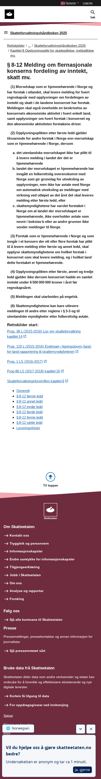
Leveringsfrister (28, 428)
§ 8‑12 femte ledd (29, 417)
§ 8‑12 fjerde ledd (29, 412)
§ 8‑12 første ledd (29, 396)
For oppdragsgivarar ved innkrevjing (39, 705)
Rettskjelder (16, 45)
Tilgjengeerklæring (25, 567)
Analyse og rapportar (26, 591)
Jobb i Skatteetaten (25, 575)
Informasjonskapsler (26, 551)
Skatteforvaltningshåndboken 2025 (38, 33)
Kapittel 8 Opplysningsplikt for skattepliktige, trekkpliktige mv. (52, 53)
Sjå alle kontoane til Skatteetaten (36, 619)
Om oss (16, 583)
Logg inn (88, 3)
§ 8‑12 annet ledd (29, 401)
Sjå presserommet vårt (27, 651)
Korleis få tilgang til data (29, 696)
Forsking (17, 599)
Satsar (8, 715)
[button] (70, 3)
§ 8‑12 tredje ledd (29, 407)
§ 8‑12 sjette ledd (29, 423)
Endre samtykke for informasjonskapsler (42, 559)
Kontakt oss (19, 535)
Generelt (23, 391)
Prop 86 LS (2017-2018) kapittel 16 (33, 371)
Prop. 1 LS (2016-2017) (25, 361)
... (29, 45)
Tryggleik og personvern (29, 543)
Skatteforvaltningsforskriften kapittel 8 (35, 381)
